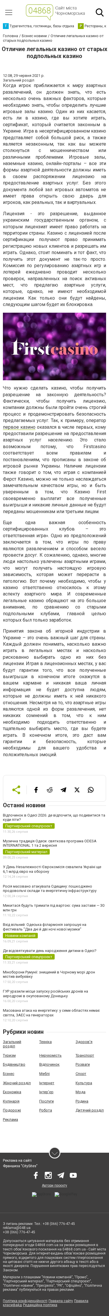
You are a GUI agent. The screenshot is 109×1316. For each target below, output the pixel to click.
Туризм (9, 1055)
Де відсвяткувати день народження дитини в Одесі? (50, 950)
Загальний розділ (12, 1044)
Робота (45, 1110)
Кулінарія (11, 1101)
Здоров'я (84, 1042)
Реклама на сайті (17, 1160)
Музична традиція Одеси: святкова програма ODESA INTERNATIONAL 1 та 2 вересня (50, 843)
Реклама (10, 1119)
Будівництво (14, 1064)
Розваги (83, 1064)
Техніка (45, 1042)
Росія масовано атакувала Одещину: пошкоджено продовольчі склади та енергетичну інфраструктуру (50, 888)
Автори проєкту (54, 1185)
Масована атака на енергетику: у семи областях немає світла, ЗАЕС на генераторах (51, 1012)
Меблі (44, 1073)
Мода (80, 1092)
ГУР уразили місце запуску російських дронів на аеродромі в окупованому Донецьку (45, 993)
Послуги (46, 1101)
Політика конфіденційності (25, 1301)
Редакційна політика (40, 1305)
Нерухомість (50, 1055)
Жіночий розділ (17, 1083)
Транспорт (85, 1055)
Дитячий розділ (90, 1110)
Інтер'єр (46, 1092)
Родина (82, 1101)
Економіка (12, 1092)
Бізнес (8, 1073)
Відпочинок (49, 1064)
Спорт (81, 1073)
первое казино (19, 427)
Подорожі (12, 1110)
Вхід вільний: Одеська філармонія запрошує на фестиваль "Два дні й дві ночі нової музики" (44, 926)
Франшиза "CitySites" (20, 1166)
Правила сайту (61, 1301)
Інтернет (46, 1083)
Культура (84, 1083)
